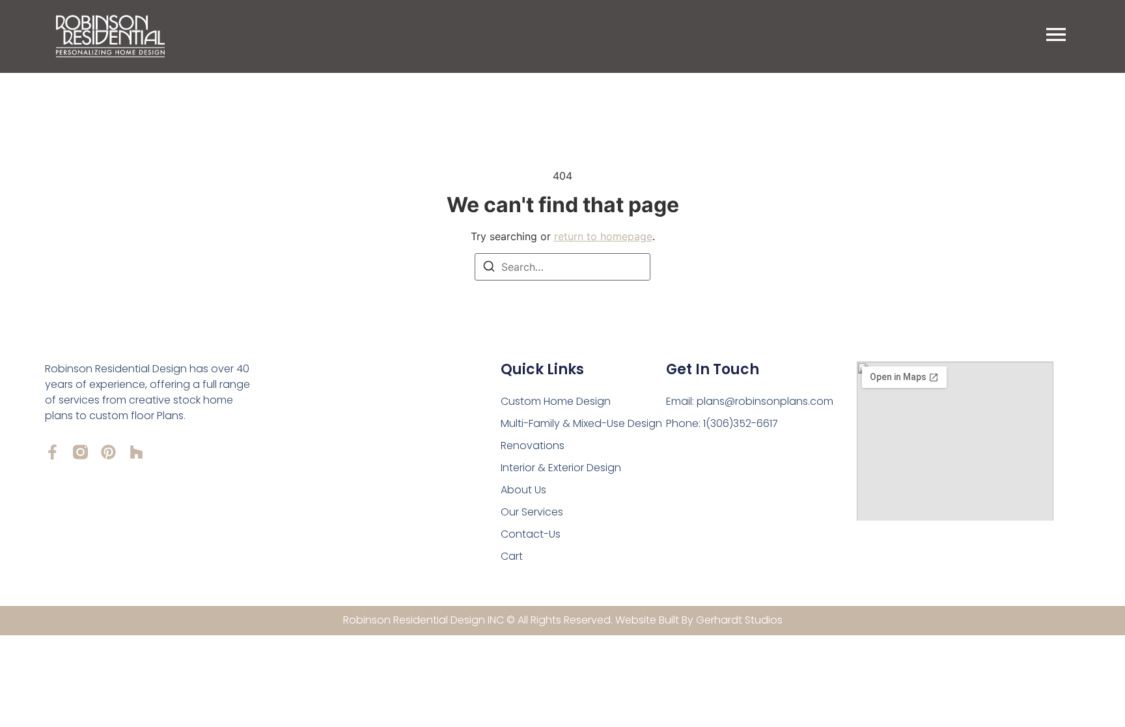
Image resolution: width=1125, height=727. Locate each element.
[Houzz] (136, 452)
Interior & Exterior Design (561, 467)
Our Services (532, 511)
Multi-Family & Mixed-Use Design (581, 423)
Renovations (532, 445)
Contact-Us (531, 534)
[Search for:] (562, 267)
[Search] (489, 268)
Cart (512, 556)
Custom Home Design (556, 401)
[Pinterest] (108, 452)
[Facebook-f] (52, 452)
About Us (523, 489)
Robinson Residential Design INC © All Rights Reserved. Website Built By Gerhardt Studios (563, 619)
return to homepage (603, 236)
